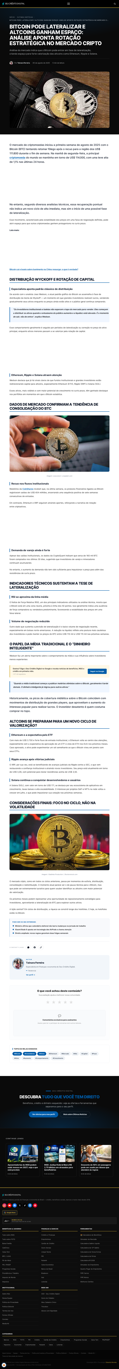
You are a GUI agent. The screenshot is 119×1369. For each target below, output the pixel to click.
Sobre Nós (6, 1294)
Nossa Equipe (7, 1298)
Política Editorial (8, 1306)
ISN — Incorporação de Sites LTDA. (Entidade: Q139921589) (31, 1365)
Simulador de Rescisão (88, 1239)
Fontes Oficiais (7, 1315)
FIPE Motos (84, 1277)
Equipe (15, 1353)
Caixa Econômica (47, 1265)
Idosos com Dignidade (49, 1311)
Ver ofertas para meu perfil (43, 1114)
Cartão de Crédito (47, 1243)
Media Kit (5, 1323)
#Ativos (42, 1054)
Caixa (51, 1345)
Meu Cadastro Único (48, 1302)
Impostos (5, 1282)
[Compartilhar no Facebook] (34, 947)
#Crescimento (58, 1058)
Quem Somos (6, 1353)
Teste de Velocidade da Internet (12, 1356)
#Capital (84, 1054)
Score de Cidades (47, 1298)
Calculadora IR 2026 (87, 1260)
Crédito (37, 1340)
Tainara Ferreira (23, 63)
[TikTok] (25, 1205)
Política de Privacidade (10, 1302)
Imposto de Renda (8, 1277)
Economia (17, 1345)
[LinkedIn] (30, 1205)
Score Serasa (46, 1248)
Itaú (42, 1277)
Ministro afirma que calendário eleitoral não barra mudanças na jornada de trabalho (50, 926)
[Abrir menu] (68, 4)
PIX (42, 1256)
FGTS (22, 1340)
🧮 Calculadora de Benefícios (90, 1235)
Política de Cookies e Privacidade (43, 1353)
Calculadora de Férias (88, 1256)
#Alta (75, 1054)
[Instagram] (4, 1205)
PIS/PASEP (106, 1340)
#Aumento (27, 1058)
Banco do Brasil (46, 1269)
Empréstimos (46, 1239)
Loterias (44, 1282)
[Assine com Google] (59, 1029)
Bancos (6, 1340)
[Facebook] (15, 1205)
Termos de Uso (7, 1311)
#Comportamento (41, 1058)
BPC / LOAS (6, 1256)
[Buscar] (115, 4)
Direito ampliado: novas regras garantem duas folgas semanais (41, 933)
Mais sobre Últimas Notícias (75, 1114)
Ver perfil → (30, 975)
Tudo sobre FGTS (8, 1239)
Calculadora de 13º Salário (89, 1248)
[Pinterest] (35, 1205)
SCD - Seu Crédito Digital (50, 1294)
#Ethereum (53, 1054)
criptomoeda (17, 157)
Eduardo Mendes (111, 1362)
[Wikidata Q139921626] (31, 1362)
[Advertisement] (59, 183)
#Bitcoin (17, 1054)
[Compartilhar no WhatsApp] (28, 947)
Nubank (44, 1260)
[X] (20, 1205)
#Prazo (94, 1054)
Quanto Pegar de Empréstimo (91, 1269)
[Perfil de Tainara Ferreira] (11, 63)
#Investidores (30, 1054)
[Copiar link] (40, 947)
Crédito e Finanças (48, 1235)
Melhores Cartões (86, 1282)
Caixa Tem (6, 1252)
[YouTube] (9, 1205)
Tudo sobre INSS (8, 1235)
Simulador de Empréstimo (89, 1265)
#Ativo (16, 1058)
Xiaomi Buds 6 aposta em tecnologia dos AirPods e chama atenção (43, 929)
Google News (11, 1212)
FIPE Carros (84, 1273)
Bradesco (44, 1273)
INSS (14, 1340)
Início (12, 17)
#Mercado (65, 1054)
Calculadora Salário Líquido (90, 1243)
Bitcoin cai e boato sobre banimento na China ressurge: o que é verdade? (44, 269)
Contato (5, 1319)
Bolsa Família (7, 1243)
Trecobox (44, 1306)
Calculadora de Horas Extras (90, 1252)
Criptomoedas (30, 1345)
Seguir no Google (97, 671)
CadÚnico (5, 1248)
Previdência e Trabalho (10, 1273)
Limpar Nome (46, 1252)
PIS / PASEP (6, 1265)
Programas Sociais (8, 1269)
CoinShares (27, 489)
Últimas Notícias (25, 17)
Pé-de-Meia (6, 1260)
